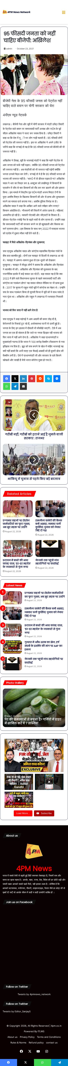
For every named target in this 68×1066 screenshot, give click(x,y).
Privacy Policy (27, 1037)
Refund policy (36, 1042)
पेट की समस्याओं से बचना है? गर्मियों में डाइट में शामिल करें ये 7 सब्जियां (33, 721)
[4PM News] (17, 12)
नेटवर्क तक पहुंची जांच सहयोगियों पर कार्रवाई (47, 561)
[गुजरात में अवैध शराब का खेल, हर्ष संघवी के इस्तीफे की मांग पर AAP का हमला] (12, 647)
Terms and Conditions (49, 1037)
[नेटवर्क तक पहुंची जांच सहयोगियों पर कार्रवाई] (50, 548)
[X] (15, 378)
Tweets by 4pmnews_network (34, 994)
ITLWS (41, 1031)
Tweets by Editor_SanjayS (17, 1011)
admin (9, 48)
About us (12, 1037)
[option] (34, 708)
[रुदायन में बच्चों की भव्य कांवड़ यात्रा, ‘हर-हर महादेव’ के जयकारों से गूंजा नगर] (18, 548)
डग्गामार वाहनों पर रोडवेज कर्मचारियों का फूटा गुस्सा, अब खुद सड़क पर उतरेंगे (16, 524)
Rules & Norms (18, 1042)
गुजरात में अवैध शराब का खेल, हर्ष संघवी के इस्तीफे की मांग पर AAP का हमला (43, 645)
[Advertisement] (45, 13)
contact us (52, 1042)
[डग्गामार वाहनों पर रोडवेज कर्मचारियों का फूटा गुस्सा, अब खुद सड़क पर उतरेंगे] (18, 508)
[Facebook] (6, 378)
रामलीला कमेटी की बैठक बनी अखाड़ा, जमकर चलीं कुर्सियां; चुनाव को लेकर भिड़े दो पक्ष (48, 525)
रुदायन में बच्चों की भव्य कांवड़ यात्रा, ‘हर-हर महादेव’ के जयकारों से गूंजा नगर (17, 563)
